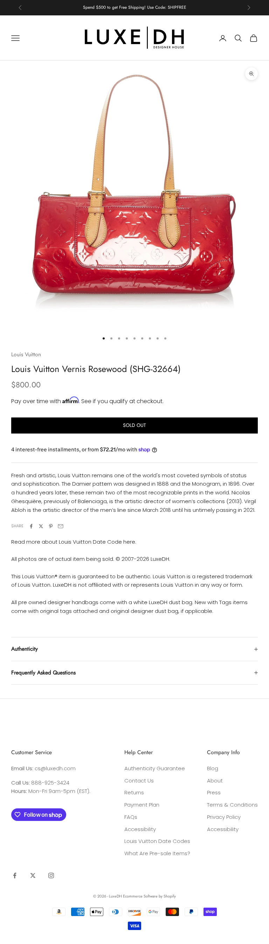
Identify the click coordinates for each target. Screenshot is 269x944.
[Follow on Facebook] (14, 875)
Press (214, 792)
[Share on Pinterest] (51, 526)
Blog (212, 768)
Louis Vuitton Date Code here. (97, 541)
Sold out (134, 425)
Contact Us (139, 780)
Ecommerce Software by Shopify (149, 896)
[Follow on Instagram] (51, 875)
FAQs (130, 817)
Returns (134, 792)
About (215, 780)
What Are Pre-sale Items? (157, 853)
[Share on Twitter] (41, 526)
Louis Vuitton (26, 354)
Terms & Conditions (232, 804)
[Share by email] (60, 526)
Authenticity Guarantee (154, 768)
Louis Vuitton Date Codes (157, 841)
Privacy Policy (224, 817)
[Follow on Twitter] (32, 875)
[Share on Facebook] (31, 526)
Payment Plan (141, 804)
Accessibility (140, 829)
